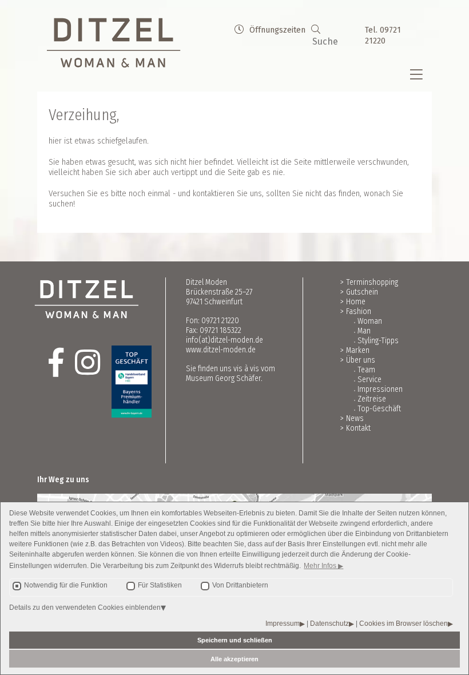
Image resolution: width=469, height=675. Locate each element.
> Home (352, 302)
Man (364, 331)
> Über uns (357, 360)
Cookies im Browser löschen (403, 624)
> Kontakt (355, 428)
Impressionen (380, 389)
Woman (369, 321)
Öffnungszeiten (277, 30)
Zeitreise (371, 399)
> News (352, 418)
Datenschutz (329, 624)
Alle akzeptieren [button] (234, 659)
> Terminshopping (369, 282)
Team (366, 370)
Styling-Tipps (378, 341)
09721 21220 (220, 320)
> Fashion (355, 311)
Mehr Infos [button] (321, 566)
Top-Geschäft (379, 409)
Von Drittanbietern (240, 585)
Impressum (282, 624)
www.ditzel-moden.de (221, 350)
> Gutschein (359, 292)
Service (369, 379)
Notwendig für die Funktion (66, 585)
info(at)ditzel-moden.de (224, 340)
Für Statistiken (160, 585)
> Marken (354, 350)
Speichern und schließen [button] (234, 640)
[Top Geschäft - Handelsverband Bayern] (123, 382)
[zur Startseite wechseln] (113, 43)
